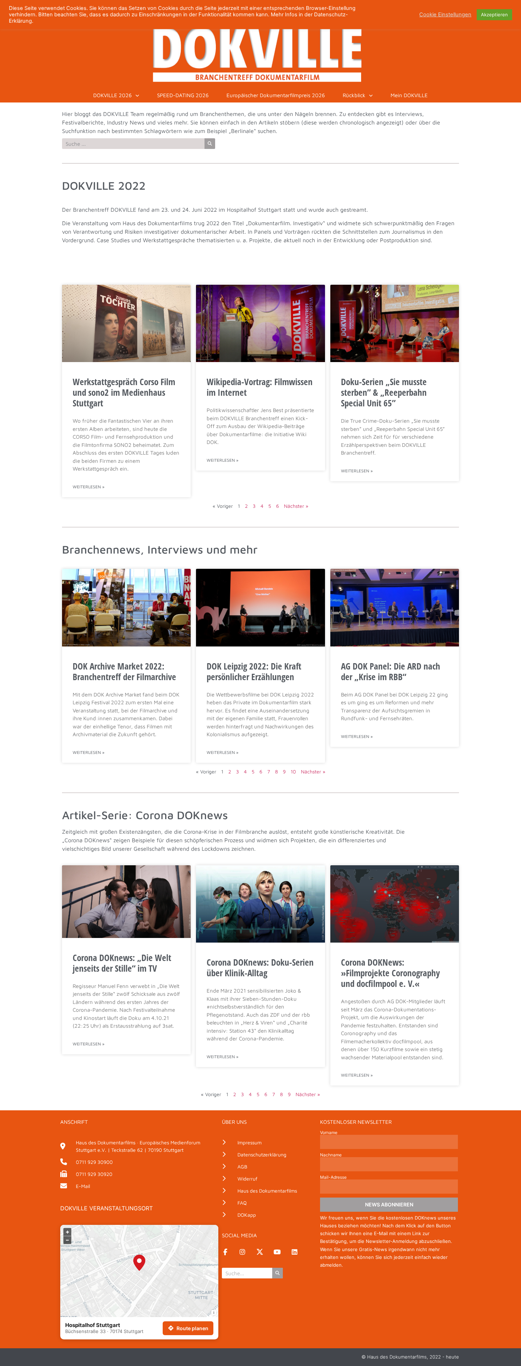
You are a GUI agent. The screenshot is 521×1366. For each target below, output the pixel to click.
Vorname (328, 1133)
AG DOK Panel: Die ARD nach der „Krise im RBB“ (390, 671)
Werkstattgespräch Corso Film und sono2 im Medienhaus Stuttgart (124, 392)
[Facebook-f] (225, 1252)
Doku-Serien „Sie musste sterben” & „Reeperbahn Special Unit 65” (384, 392)
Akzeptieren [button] (494, 14)
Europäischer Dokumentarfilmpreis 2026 (275, 95)
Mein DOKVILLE (409, 95)
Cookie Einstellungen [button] (445, 14)
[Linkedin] (294, 1252)
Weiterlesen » (89, 486)
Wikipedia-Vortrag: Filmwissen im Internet (260, 387)
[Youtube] (277, 1252)
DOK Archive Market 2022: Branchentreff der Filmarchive (124, 671)
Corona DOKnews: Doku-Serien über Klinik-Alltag (260, 967)
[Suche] (210, 143)
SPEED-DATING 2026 (183, 95)
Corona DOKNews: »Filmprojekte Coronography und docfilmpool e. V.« (390, 972)
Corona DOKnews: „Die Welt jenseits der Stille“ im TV (122, 962)
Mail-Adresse (333, 1177)
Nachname (331, 1155)
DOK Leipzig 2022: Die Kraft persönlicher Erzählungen (254, 671)
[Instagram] (242, 1252)
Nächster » (296, 506)
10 (293, 771)
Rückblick (354, 95)
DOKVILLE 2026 (112, 95)
